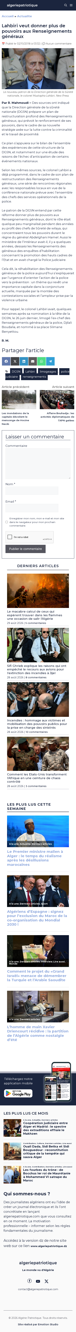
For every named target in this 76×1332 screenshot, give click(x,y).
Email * (10, 501)
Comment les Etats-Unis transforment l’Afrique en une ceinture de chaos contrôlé (37, 778)
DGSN (16, 371)
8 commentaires (36, 677)
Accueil (8, 16)
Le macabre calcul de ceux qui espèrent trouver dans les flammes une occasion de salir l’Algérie (34, 615)
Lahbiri (30, 371)
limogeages (48, 371)
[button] (65, 5)
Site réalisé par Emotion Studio (38, 1324)
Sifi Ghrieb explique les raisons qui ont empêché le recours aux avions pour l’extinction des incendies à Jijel (36, 669)
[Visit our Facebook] (29, 1281)
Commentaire (16, 446)
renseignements (34, 376)
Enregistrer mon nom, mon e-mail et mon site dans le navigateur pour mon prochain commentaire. (36, 522)
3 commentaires (36, 786)
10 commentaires (37, 732)
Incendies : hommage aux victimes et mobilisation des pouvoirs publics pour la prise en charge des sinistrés (37, 724)
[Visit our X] (46, 1281)
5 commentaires (35, 623)
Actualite (24, 16)
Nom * (10, 484)
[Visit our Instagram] (38, 1281)
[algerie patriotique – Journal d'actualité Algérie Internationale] (22, 5)
